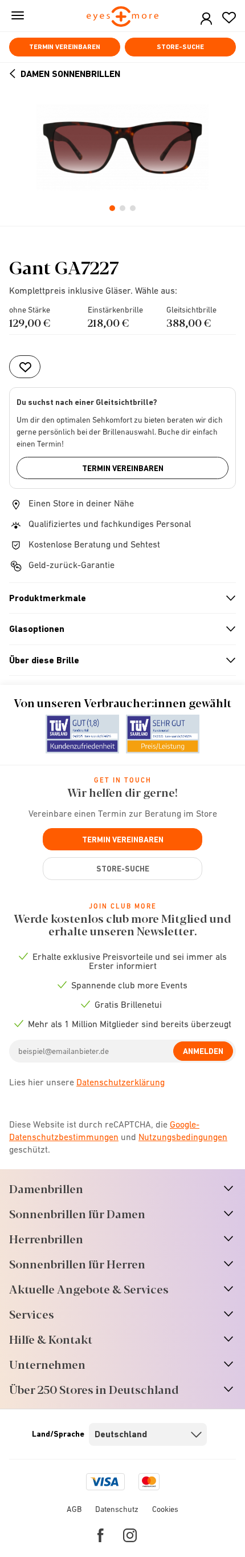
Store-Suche (180, 47)
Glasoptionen (117, 629)
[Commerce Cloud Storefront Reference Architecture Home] (123, 17)
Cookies (165, 1509)
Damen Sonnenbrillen (70, 73)
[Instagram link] (130, 1535)
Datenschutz (116, 1509)
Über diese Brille (117, 660)
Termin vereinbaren (64, 47)
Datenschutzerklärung (120, 1082)
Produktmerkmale (117, 598)
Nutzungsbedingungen (182, 1137)
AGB (74, 1509)
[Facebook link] (100, 1535)
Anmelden (203, 1051)
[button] (206, 19)
